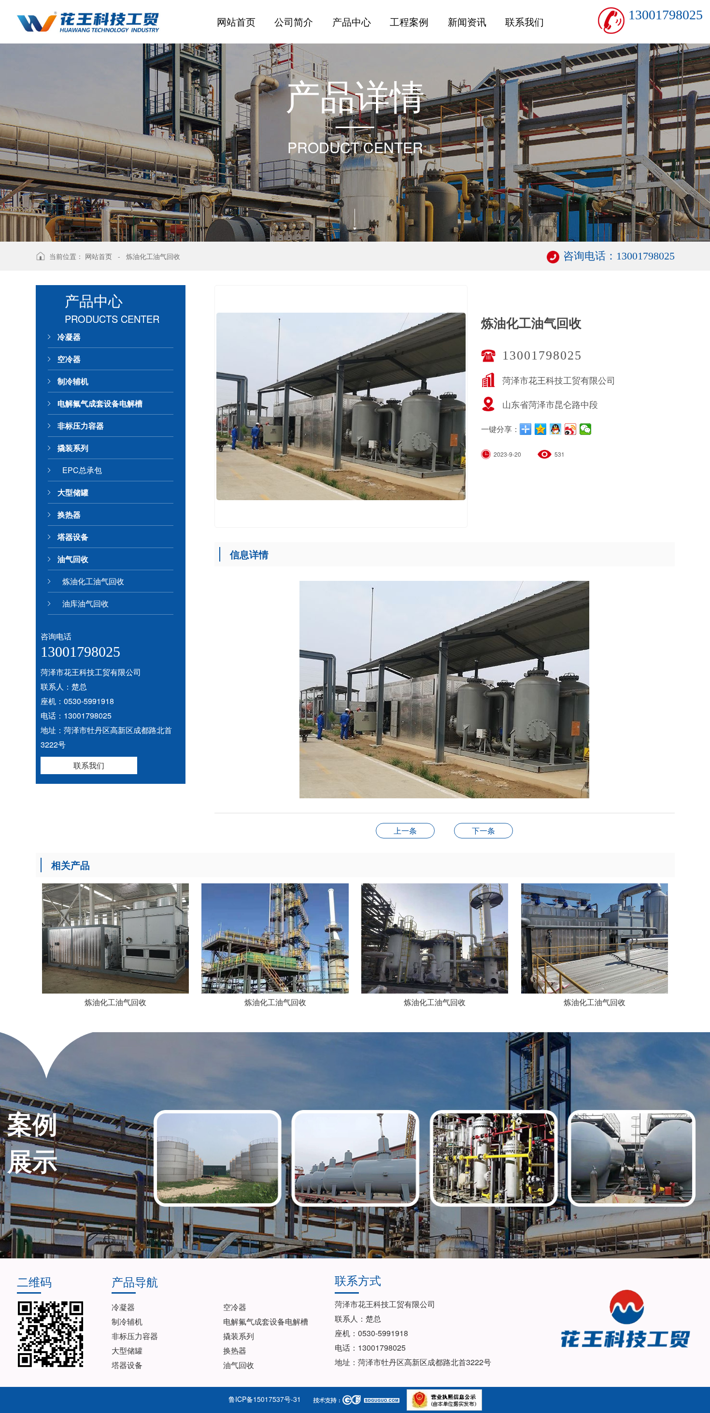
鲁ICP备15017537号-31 (264, 1399)
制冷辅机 (72, 381)
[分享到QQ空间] (541, 429)
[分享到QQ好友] (556, 429)
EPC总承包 (82, 470)
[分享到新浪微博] (571, 429)
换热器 (69, 514)
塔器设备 (72, 536)
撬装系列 (72, 447)
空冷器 (69, 358)
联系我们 (88, 765)
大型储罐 (72, 492)
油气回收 (72, 558)
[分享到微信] (586, 429)
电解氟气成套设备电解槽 (99, 403)
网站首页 (98, 256)
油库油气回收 (85, 603)
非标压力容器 (80, 425)
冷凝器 (69, 336)
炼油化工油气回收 (153, 256)
